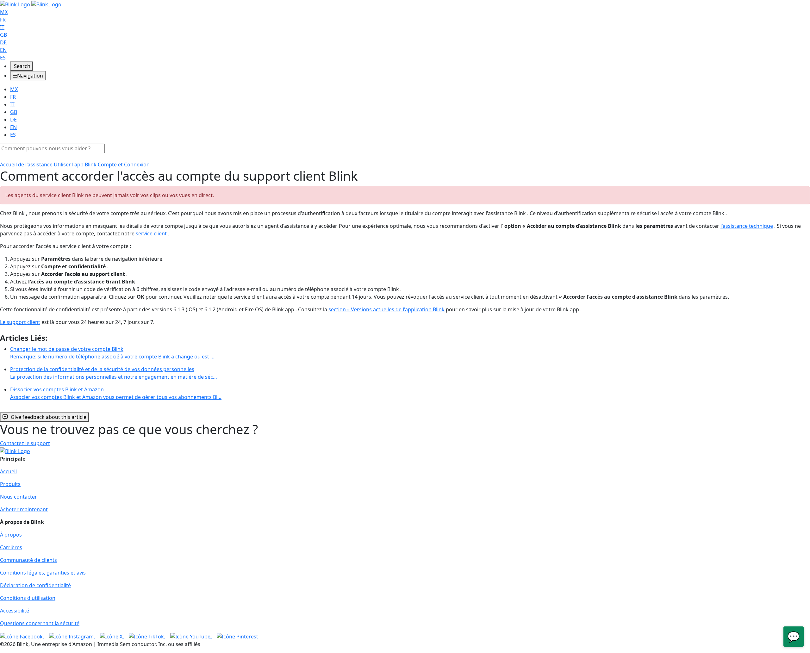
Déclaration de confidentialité (35, 585)
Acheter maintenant (24, 509)
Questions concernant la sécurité (39, 623)
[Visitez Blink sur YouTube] (191, 635)
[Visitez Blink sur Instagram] (72, 635)
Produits (10, 484)
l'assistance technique (746, 225)
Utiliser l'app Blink (75, 164)
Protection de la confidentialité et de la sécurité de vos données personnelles (113, 373)
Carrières (11, 547)
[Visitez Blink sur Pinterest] (237, 635)
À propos (11, 534)
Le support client (20, 322)
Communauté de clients (28, 560)
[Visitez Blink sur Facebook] (22, 635)
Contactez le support (25, 443)
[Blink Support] (30, 3)
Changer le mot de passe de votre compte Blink (112, 352)
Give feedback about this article (48, 417)
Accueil (8, 471)
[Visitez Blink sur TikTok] (147, 635)
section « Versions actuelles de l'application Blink (386, 309)
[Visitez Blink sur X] (112, 635)
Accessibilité (14, 610)
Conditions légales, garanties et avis (43, 572)
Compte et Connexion (124, 164)
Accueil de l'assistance (26, 164)
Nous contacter (18, 496)
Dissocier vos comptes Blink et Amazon (115, 393)
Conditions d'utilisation (27, 597)
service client (151, 233)
